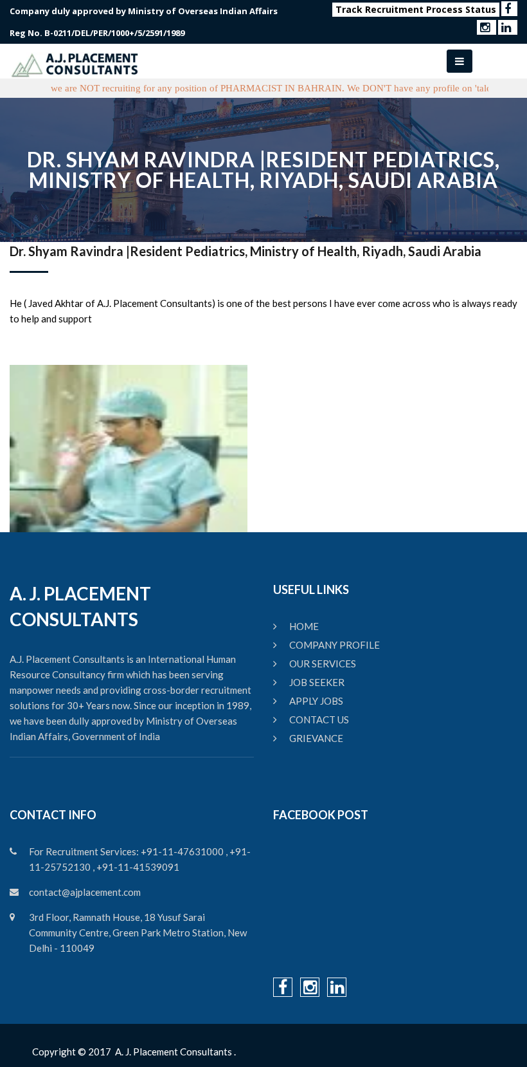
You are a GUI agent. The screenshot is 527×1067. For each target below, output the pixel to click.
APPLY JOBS (316, 701)
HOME (304, 626)
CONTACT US (319, 719)
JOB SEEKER (316, 682)
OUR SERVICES (322, 663)
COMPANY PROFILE (334, 645)
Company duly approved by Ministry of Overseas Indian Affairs (144, 11)
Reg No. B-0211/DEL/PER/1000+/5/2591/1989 (97, 33)
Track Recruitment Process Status (415, 9)
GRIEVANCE (316, 738)
